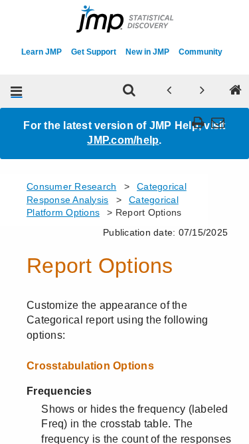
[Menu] (16, 91)
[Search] (128, 91)
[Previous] (168, 91)
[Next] (201, 91)
